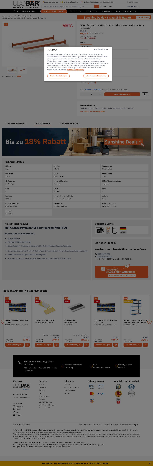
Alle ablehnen (99, 49)
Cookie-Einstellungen (58, 76)
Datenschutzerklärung (75, 70)
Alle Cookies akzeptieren (96, 76)
